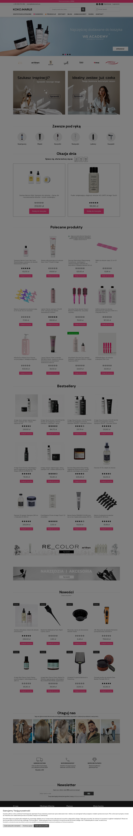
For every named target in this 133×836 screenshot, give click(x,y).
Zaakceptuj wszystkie (41, 826)
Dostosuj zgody (27, 826)
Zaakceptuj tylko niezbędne (12, 826)
